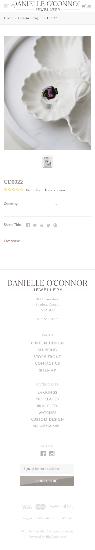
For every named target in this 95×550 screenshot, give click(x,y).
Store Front (47, 357)
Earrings (47, 392)
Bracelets (48, 406)
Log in (27, 518)
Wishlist (81, 225)
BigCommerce (56, 536)
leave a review (55, 190)
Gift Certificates (47, 518)
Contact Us (47, 363)
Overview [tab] (12, 241)
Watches (48, 413)
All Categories (47, 426)
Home (8, 18)
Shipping (47, 350)
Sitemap (47, 370)
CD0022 (50, 18)
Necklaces (47, 399)
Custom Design (29, 18)
